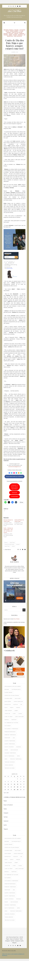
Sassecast (14, 492)
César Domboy (14, 31)
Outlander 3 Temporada (11, 728)
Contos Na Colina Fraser (9, 544)
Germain (21, 33)
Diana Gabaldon (18, 701)
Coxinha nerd (8, 698)
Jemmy (10, 34)
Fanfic (12, 707)
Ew (21, 704)
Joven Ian (7, 713)
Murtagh (14, 719)
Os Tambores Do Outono (11, 722)
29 (17, 789)
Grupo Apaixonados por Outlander (14, 476)
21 (14, 787)
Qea (14, 737)
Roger (6, 749)
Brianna (6, 542)
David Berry (8, 701)
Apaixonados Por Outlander (13, 686)
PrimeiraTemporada (10, 731)
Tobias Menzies (9, 765)
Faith (6, 707)
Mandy (15, 34)
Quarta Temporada (10, 740)
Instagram (6, 813)
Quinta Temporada (10, 743)
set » (7, 792)
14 (14, 784)
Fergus (16, 33)
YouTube (6, 817)
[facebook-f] (8, 945)
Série (18, 755)
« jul (5, 792)
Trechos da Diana (10, 768)
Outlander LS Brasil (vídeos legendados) (14, 486)
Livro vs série (9, 716)
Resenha (18, 746)
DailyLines (18, 698)
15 (17, 784)
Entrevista (8, 704)
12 (8, 784)
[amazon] (15, 6)
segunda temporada (10, 752)
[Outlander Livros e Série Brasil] (14, 11)
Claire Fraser (12, 542)
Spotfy (5, 825)
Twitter (5, 808)
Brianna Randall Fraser (11, 29)
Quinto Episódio (9, 746)
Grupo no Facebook (8, 804)
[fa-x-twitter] (11, 6)
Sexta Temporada (9, 755)
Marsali (20, 34)
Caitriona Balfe (16, 689)
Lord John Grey (19, 716)
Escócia (11, 33)
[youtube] (17, 6)
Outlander (8, 725)
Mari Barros (8, 549)
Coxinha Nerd (14, 496)
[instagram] (13, 6)
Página (5, 800)
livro (14, 713)
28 (14, 789)
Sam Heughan (18, 36)
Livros (20, 713)
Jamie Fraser (7, 546)
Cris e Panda (16, 618)
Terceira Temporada (16, 758)
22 (17, 787)
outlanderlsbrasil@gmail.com (14, 466)
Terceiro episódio (10, 762)
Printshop (7, 737)
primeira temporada (10, 734)
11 (5, 784)
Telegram (6, 829)
